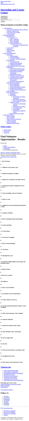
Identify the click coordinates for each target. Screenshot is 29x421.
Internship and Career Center (8, 4)
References (9, 49)
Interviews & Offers (9, 115)
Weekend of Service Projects (17, 75)
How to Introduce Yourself (19, 101)
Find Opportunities (14, 84)
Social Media (16, 109)
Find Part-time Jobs (14, 61)
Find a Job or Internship (10, 53)
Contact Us (6, 132)
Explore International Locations (17, 87)
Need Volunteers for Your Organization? (16, 79)
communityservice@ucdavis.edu (8, 156)
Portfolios (9, 52)
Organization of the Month (10, 377)
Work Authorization (15, 85)
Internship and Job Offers (13, 123)
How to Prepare (11, 117)
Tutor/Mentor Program (15, 74)
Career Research (8, 28)
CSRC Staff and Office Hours (17, 68)
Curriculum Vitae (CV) (16, 43)
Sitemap (6, 415)
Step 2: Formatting (14, 40)
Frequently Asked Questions (17, 81)
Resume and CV (11, 36)
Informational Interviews (19, 99)
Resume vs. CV (14, 38)
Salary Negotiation (11, 122)
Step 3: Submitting (14, 42)
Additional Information (15, 64)
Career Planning (11, 33)
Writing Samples (11, 50)
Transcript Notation (14, 57)
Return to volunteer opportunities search (10, 152)
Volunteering (10, 67)
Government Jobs (17, 108)
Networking (13, 95)
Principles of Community (10, 413)
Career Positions (11, 91)
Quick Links (6, 127)
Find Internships (14, 56)
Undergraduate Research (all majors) (16, 66)
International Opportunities (14, 82)
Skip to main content (6, 1)
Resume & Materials (9, 35)
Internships (10, 54)
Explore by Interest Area (13, 31)
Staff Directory (4, 387)
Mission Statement (5, 385)
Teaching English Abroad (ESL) (18, 89)
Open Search (4, 16)
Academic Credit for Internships (18, 59)
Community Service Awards (17, 77)
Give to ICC (7, 131)
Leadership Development (16, 63)
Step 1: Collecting (14, 39)
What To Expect (11, 116)
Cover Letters (10, 47)
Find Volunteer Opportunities (17, 70)
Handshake (12, 94)
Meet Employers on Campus (17, 113)
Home (5, 145)
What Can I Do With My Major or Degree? (17, 29)
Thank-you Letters (11, 120)
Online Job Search (15, 102)
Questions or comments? (10, 410)
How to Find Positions (12, 92)
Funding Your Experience (16, 88)
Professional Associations (19, 106)
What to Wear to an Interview (14, 119)
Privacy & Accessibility (9, 412)
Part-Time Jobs (11, 60)
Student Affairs (7, 130)
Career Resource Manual (7, 389)
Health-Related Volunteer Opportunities (16, 72)
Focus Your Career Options (13, 32)
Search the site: (4, 19)
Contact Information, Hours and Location (11, 384)
